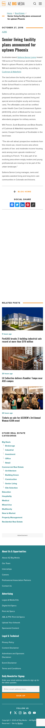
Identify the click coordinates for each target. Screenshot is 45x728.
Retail (7, 462)
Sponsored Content (10, 628)
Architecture (10, 470)
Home (9, 13)
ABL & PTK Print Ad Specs (13, 616)
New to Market (8, 513)
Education (6, 491)
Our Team (6, 563)
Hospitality (7, 496)
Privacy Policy (8, 642)
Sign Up (20, 696)
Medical (5, 500)
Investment (10, 454)
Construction (11, 479)
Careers (5, 574)
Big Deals (6, 442)
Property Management (12, 517)
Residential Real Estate (12, 521)
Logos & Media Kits (10, 599)
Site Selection (11, 487)
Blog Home (24, 191)
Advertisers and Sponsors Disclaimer (13, 655)
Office (8, 458)
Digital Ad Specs (9, 605)
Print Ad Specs (8, 611)
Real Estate (20, 13)
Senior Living (11, 483)
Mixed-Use (7, 504)
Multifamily (7, 509)
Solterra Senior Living (27, 57)
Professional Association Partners (16, 580)
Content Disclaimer (10, 647)
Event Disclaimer (9, 662)
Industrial (9, 449)
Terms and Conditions (11, 668)
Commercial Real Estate (13, 467)
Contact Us (7, 585)
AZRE (4, 31)
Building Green (12, 475)
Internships (7, 569)
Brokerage (10, 445)
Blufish (20, 723)
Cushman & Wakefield (11, 71)
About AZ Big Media (11, 557)
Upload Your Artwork (11, 622)
